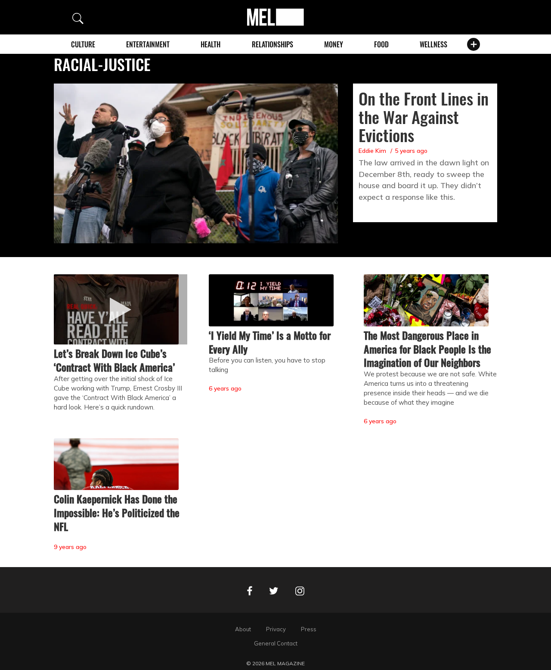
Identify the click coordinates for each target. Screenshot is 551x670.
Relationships (272, 44)
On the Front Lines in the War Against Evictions (424, 116)
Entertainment (148, 44)
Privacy (276, 629)
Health (210, 44)
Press (308, 629)
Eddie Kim (372, 151)
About (243, 629)
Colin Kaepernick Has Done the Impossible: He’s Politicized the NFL (117, 512)
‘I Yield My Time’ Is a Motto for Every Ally (270, 342)
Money (333, 44)
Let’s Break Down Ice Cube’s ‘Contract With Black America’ (114, 360)
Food (381, 44)
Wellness (433, 44)
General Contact (275, 643)
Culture (83, 44)
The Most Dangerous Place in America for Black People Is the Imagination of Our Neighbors (427, 348)
